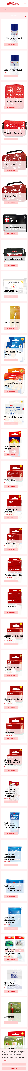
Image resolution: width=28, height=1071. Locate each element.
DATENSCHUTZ (5, 1060)
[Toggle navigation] (25, 3)
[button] (11, 44)
